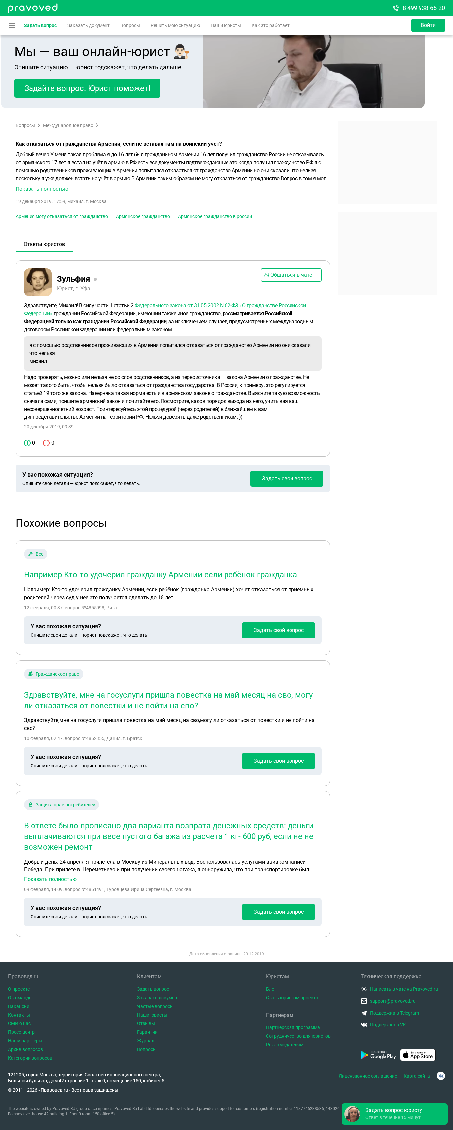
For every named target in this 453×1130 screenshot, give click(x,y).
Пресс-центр (21, 1032)
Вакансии (18, 1006)
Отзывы (146, 1023)
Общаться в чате (291, 275)
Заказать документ (88, 25)
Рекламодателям (284, 1044)
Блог (271, 989)
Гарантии (147, 1032)
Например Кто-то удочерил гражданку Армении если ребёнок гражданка (160, 574)
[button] (173, 172)
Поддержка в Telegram (394, 1013)
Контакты (19, 1014)
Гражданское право (57, 674)
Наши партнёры (25, 1040)
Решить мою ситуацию (175, 25)
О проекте (19, 989)
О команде (19, 997)
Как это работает (271, 25)
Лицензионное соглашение (368, 1076)
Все (39, 554)
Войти (428, 25)
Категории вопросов (30, 1058)
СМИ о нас (19, 1023)
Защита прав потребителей (65, 804)
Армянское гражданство (143, 216)
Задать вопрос (40, 25)
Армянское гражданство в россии (215, 216)
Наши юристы (226, 25)
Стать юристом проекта (292, 997)
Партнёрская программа (293, 1027)
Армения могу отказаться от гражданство (62, 216)
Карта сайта (417, 1076)
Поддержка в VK (388, 1024)
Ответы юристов (44, 244)
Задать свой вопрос (287, 478)
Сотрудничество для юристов (298, 1036)
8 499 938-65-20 (424, 7)
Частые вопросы (155, 1006)
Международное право (68, 125)
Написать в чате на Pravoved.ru (404, 989)
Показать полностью (50, 879)
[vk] (441, 1076)
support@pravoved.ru (393, 1001)
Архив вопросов (25, 1049)
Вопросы (130, 25)
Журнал (145, 1040)
